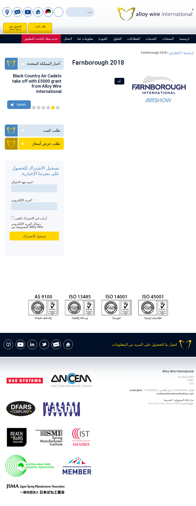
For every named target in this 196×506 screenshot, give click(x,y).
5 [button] (38, 107)
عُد (119, 81)
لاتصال (68, 38)
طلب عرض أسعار (46, 143)
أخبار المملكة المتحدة (43, 63)
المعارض (175, 52)
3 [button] (48, 107)
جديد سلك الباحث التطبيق (41, 38)
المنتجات (168, 38)
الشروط (168, 400)
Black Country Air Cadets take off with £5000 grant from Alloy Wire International (36, 83)
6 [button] (34, 107)
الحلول (117, 38)
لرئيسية (184, 38)
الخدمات (151, 38)
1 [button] (58, 107)
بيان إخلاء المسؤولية (184, 400)
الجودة (103, 38)
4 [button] (43, 107)
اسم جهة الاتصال (23, 182)
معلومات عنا (85, 38)
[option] (34, 92)
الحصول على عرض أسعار (15, 27)
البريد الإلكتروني (22, 200)
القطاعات (133, 38)
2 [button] (53, 107)
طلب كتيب (40, 26)
